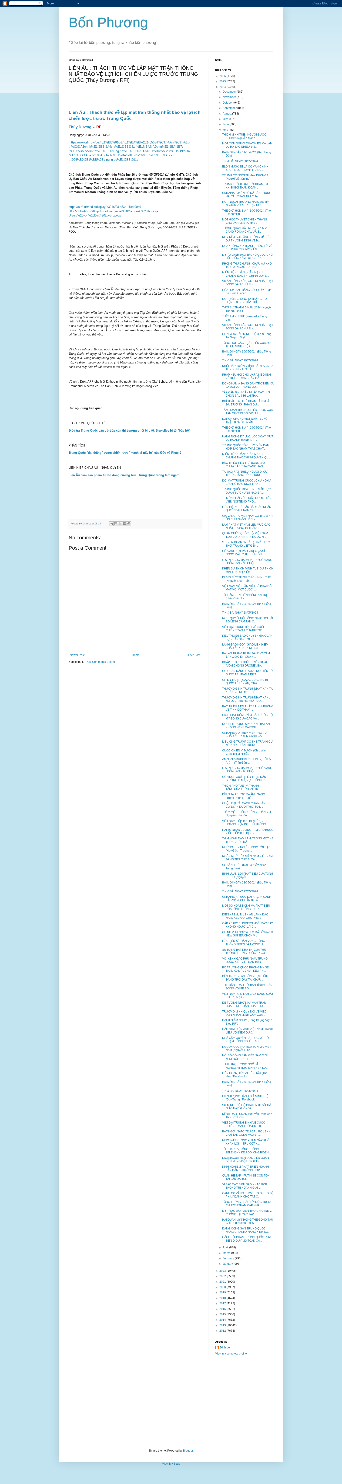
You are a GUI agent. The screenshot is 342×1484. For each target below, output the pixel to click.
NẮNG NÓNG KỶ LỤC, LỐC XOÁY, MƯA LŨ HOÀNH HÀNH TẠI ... (247, 438)
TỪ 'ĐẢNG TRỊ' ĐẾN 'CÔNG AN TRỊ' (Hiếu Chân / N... (244, 597)
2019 (223, 1292)
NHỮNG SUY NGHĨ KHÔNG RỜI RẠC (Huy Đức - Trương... (246, 849)
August (227, 113)
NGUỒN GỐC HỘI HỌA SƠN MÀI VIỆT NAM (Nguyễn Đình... (246, 1048)
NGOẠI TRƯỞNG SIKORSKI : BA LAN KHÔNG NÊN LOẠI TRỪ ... (246, 725)
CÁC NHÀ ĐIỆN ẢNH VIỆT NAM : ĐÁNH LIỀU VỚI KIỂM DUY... (247, 1030)
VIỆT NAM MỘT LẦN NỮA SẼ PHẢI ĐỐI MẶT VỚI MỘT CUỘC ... (247, 588)
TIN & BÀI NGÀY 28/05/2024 (240, 612)
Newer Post (77, 655)
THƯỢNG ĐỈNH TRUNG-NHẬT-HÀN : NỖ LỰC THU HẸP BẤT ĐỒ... (246, 699)
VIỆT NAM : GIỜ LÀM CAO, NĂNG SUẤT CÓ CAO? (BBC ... (247, 995)
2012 (223, 1330)
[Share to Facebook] (124, 523)
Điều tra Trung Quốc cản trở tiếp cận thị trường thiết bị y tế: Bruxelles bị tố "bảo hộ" (129, 430)
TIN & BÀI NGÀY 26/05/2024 (240, 1091)
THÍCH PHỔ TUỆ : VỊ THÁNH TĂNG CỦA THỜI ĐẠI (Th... (241, 787)
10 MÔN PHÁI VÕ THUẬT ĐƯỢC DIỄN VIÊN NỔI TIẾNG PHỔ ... (247, 499)
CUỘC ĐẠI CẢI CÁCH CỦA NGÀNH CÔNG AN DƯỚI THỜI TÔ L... (245, 805)
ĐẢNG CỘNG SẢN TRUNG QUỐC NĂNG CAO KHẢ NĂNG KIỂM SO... (246, 1230)
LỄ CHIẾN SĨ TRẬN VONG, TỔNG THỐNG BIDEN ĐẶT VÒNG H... (243, 942)
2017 (223, 1303)
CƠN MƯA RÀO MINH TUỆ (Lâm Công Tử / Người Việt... (247, 335)
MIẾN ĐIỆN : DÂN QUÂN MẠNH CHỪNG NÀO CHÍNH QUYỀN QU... (246, 455)
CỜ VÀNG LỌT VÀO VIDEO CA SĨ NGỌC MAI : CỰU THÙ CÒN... (243, 552)
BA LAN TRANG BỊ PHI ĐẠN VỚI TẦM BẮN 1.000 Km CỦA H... (246, 655)
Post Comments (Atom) (100, 661)
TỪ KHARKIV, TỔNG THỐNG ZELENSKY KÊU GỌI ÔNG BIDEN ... (247, 1151)
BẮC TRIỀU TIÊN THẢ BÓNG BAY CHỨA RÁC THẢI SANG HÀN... (243, 464)
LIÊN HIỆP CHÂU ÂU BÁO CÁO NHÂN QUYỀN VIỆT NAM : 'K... (246, 508)
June (226, 124)
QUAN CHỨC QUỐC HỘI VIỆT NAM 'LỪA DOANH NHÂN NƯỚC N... (245, 535)
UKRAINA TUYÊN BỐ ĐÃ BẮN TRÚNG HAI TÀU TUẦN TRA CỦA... (246, 194)
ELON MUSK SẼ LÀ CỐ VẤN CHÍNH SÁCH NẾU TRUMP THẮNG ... (245, 168)
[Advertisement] (171, 1402)
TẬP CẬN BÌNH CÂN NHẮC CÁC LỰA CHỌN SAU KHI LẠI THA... (246, 394)
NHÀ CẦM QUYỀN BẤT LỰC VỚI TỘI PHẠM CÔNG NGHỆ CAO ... (245, 1039)
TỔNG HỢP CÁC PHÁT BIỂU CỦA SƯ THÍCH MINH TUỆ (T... (246, 344)
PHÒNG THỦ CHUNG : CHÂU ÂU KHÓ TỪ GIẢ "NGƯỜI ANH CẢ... (247, 265)
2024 (223, 87)
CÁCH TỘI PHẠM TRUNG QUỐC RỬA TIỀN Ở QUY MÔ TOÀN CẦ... (246, 1239)
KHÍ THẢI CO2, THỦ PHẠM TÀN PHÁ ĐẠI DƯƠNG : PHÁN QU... (245, 403)
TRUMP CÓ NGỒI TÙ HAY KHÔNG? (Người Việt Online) (245, 177)
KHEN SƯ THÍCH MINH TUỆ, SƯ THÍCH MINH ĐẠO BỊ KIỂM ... (247, 570)
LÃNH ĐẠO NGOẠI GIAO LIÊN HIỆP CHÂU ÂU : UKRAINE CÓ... (245, 646)
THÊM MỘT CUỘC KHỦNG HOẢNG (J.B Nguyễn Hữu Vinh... (247, 813)
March (227, 1253)
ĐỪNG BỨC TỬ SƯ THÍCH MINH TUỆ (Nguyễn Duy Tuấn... (246, 579)
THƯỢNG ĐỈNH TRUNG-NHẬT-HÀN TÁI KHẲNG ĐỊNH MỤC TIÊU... (247, 690)
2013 (223, 1325)
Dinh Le (87, 523)
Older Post (193, 655)
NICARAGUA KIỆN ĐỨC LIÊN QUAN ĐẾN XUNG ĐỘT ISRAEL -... (245, 1159)
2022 (223, 1276)
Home (136, 655)
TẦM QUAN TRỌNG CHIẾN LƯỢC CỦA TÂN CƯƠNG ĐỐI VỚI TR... (247, 411)
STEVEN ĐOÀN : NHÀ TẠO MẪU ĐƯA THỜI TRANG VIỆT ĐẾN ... (246, 544)
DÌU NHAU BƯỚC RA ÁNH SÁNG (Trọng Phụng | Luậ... (243, 796)
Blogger (188, 1450)
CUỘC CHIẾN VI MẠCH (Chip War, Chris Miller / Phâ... (244, 752)
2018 (223, 1298)
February (229, 1258)
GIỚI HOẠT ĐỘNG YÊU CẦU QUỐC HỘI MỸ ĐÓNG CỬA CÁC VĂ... (247, 716)
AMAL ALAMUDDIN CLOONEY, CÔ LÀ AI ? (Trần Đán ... (246, 761)
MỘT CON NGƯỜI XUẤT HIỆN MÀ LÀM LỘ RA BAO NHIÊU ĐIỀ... (247, 145)
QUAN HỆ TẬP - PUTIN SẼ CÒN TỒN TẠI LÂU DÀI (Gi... (246, 1177)
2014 (223, 1319)
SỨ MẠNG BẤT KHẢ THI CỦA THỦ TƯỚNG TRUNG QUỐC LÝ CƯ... (244, 951)
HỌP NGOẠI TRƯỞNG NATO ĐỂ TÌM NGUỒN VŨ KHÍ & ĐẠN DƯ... (245, 203)
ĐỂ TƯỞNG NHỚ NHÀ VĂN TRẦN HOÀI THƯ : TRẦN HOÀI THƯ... (244, 1004)
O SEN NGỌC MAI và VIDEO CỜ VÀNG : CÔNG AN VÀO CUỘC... (247, 561)
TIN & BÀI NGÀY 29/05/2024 (240, 360)
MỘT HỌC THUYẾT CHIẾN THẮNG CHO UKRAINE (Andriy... (244, 221)
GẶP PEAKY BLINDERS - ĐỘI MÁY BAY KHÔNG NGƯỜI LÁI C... (247, 925)
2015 (223, 1314)
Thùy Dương (80, 127)
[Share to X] (120, 523)
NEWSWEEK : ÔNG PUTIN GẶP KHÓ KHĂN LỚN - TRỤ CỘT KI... (245, 1142)
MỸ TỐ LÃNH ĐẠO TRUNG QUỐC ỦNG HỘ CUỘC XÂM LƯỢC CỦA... (247, 256)
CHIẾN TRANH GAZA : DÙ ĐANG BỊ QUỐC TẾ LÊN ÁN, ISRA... (245, 681)
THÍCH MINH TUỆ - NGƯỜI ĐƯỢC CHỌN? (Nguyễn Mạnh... (244, 136)
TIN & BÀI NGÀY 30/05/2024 (240, 161)
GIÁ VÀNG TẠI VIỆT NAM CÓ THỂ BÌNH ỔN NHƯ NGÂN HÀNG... (247, 517)
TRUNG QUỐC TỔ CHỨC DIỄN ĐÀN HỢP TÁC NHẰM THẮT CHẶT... (245, 447)
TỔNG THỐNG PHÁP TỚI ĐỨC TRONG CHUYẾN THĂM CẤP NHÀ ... (247, 1203)
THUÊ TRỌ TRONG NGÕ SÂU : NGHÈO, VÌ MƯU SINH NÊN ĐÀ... (245, 1066)
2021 (223, 1281)
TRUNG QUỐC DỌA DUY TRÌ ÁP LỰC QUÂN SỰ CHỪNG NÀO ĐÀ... (246, 491)
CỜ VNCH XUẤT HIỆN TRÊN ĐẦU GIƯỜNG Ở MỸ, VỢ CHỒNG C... (244, 778)
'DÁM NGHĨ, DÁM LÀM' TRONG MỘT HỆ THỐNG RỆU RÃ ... (247, 840)
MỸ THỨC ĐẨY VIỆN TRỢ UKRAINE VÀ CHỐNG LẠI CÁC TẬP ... (247, 1212)
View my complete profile (231, 1353)
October (228, 102)
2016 (223, 1309)
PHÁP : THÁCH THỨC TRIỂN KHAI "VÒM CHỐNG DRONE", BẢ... (244, 664)
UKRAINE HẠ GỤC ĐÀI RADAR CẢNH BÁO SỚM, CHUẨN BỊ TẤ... (246, 898)
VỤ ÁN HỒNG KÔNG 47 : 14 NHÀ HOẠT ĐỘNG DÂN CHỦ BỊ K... (247, 282)
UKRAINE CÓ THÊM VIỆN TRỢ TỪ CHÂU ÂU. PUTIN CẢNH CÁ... (244, 734)
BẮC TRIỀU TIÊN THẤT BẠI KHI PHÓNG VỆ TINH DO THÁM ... (247, 708)
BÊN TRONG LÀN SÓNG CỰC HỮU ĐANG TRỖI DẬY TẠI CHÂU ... (245, 977)
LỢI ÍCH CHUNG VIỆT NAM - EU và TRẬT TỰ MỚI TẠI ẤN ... (244, 420)
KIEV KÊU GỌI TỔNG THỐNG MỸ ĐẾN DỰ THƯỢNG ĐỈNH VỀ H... (247, 238)
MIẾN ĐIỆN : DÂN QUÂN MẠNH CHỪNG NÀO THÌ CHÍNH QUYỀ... (245, 274)
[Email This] (111, 523)
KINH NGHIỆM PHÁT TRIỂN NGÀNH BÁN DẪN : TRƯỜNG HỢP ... (245, 1168)
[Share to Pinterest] (129, 523)
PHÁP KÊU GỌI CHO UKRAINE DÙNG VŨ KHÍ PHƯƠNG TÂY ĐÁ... (246, 376)
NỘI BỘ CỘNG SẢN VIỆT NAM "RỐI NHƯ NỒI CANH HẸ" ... (245, 1057)
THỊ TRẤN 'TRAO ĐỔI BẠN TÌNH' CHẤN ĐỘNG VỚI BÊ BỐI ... (247, 986)
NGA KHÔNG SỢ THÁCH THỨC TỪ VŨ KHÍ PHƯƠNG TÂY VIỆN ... (247, 247)
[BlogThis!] (115, 523)
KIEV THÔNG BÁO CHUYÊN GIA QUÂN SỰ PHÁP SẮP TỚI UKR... (247, 637)
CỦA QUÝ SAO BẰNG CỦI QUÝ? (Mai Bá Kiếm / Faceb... (247, 291)
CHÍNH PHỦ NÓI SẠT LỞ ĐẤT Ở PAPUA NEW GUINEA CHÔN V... (247, 934)
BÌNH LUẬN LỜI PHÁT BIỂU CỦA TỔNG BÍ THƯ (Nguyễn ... (247, 875)
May (226, 130)
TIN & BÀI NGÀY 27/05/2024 (240, 891)
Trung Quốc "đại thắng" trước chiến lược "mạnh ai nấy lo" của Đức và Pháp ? (125, 452)
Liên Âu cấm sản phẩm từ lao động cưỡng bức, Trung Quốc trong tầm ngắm (124, 475)
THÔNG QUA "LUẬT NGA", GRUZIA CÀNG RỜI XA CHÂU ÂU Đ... (244, 230)
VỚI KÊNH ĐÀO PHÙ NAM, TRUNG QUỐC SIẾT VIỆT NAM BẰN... (245, 960)
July (225, 119)
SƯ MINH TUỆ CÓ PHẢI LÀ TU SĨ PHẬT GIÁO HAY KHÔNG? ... (247, 1106)
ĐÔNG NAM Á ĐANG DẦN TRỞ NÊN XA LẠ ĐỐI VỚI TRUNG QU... (247, 385)
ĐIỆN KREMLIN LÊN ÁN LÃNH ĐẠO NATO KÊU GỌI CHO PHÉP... (245, 916)
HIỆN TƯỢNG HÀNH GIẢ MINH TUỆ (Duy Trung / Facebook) (245, 1098)
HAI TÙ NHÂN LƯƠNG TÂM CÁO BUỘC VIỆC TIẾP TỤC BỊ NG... (247, 831)
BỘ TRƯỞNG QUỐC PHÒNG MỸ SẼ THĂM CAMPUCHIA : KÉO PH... (245, 969)
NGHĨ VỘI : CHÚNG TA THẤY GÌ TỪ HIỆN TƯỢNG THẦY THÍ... (244, 300)
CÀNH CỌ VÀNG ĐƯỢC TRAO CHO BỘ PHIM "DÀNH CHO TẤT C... (247, 1195)
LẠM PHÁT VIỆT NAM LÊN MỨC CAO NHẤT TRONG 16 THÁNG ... (246, 526)
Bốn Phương (108, 22)
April (226, 1247)
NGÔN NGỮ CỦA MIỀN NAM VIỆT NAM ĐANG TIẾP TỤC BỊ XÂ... (247, 858)
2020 (223, 1287)
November (230, 97)
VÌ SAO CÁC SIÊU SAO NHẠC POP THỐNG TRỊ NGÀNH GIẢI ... (244, 1186)
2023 (223, 1270)
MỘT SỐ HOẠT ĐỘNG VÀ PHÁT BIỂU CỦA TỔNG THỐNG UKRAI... (246, 907)
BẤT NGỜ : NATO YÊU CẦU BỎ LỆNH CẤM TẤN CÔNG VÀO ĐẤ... (246, 1133)
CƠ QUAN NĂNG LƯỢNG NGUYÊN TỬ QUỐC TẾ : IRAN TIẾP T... (247, 672)
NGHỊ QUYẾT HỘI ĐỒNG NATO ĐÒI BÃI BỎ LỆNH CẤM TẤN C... (247, 620)
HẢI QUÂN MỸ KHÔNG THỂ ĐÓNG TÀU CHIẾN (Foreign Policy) (247, 1221)
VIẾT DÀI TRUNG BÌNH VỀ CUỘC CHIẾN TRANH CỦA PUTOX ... (243, 628)
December (230, 91)
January (228, 1263)
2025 (223, 81)
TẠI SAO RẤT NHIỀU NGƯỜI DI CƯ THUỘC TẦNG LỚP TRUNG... (245, 473)
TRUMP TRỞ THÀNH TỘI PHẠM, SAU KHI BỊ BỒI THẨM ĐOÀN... (246, 186)
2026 (223, 76)
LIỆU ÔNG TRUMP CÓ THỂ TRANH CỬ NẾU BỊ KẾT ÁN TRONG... (247, 743)
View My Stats (171, 1463)
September (230, 108)
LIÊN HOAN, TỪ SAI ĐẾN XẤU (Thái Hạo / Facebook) (245, 1075)
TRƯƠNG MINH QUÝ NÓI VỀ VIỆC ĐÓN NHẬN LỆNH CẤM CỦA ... (244, 1013)
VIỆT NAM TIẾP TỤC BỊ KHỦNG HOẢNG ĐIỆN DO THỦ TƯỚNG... (245, 822)
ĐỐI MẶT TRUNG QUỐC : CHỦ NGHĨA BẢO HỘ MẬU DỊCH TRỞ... (246, 482)
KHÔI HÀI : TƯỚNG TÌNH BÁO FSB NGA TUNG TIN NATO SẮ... (247, 367)
